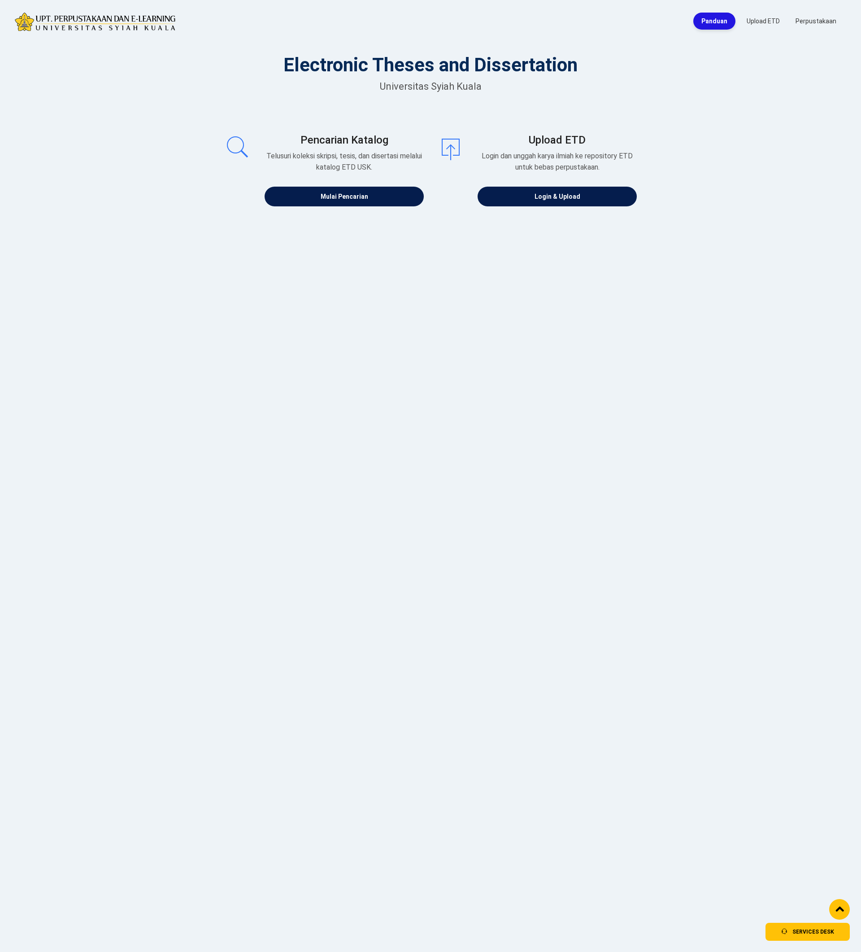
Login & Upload (557, 196)
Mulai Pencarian (344, 196)
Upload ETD (763, 21)
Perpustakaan (816, 21)
